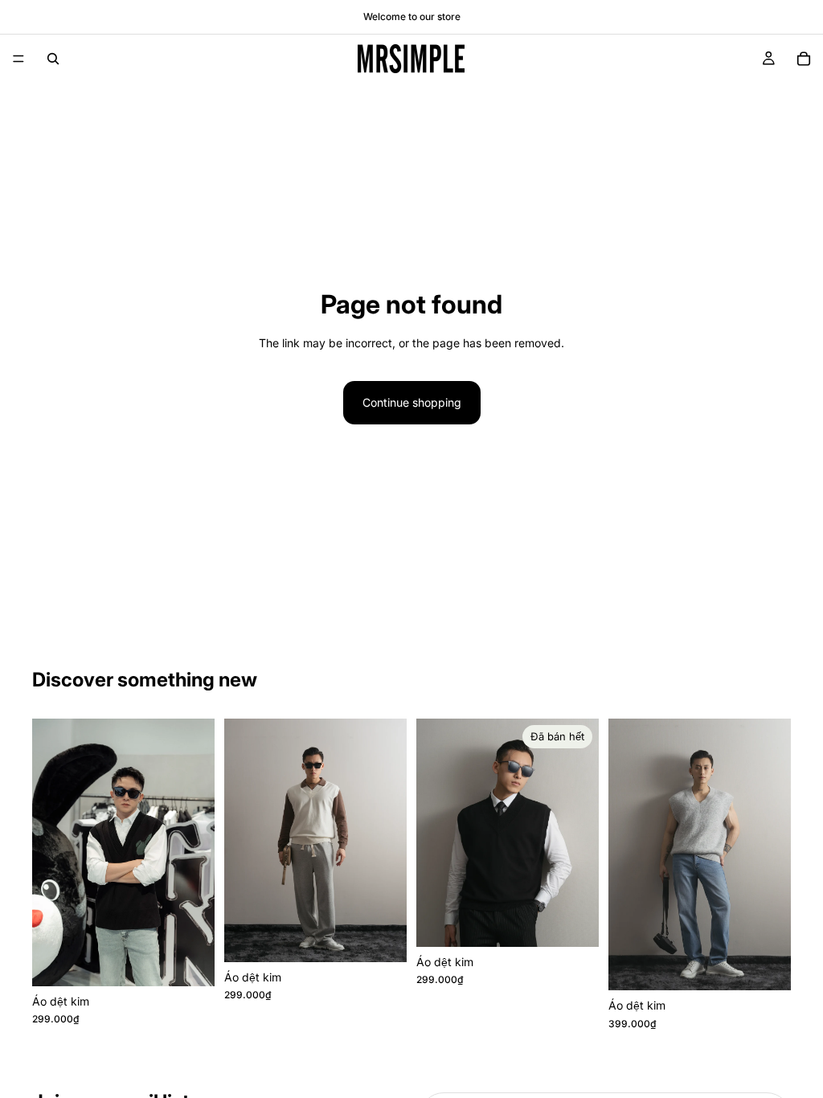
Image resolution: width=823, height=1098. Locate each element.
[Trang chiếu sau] (197, 852)
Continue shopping (411, 402)
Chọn (203, 961)
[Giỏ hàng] (803, 58)
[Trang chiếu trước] (50, 852)
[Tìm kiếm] (53, 58)
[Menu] (18, 58)
